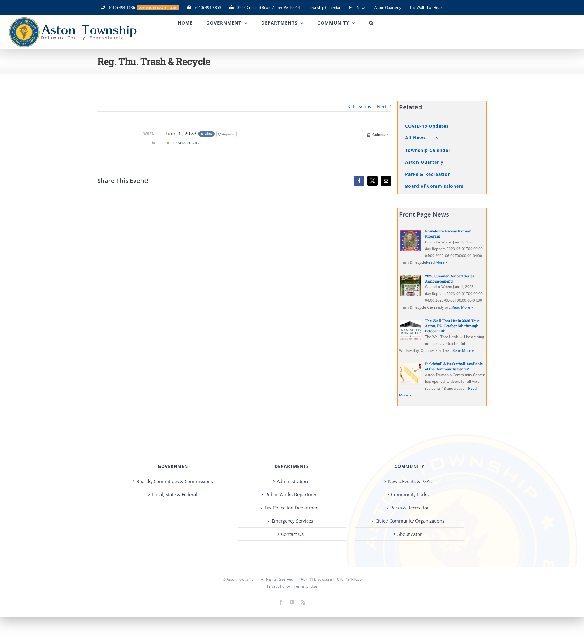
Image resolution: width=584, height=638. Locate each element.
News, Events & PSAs (410, 481)
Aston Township (240, 579)
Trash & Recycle (186, 142)
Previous (362, 106)
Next (382, 106)
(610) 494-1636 (349, 579)
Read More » (436, 262)
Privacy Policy (278, 586)
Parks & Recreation (410, 508)
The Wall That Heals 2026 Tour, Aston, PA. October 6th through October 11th (452, 325)
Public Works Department (292, 494)
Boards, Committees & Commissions (174, 481)
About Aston (410, 534)
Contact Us (292, 534)
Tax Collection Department (292, 508)
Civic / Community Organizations (409, 521)
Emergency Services (292, 521)
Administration (292, 481)
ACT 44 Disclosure (316, 579)
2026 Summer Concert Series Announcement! (449, 278)
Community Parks (410, 494)
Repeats (228, 134)
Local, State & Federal (174, 494)
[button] (371, 22)
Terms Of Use (305, 586)
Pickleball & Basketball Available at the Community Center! (454, 366)
